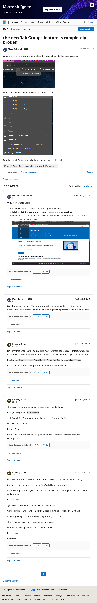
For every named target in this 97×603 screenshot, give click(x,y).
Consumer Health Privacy (76, 596)
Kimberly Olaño (19, 344)
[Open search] (84, 22)
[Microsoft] (4, 22)
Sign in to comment (11, 179)
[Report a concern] (26, 280)
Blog (36, 596)
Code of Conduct (23, 599)
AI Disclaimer (7, 596)
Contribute (47, 596)
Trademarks (40, 599)
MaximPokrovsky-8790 (18, 49)
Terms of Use (7, 599)
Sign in (91, 22)
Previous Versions (23, 596)
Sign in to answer (10, 581)
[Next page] (55, 574)
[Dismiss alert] (92, 5)
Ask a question (86, 29)
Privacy (58, 596)
